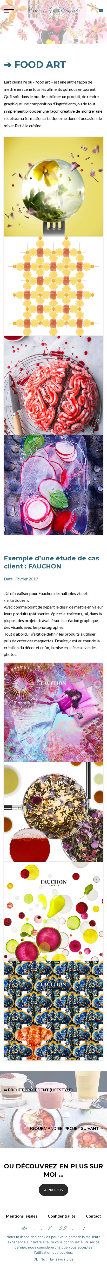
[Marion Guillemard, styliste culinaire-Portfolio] (53, 10)
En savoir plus (62, 1259)
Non (44, 1259)
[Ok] (100, 1248)
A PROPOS (53, 1190)
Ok (36, 1259)
